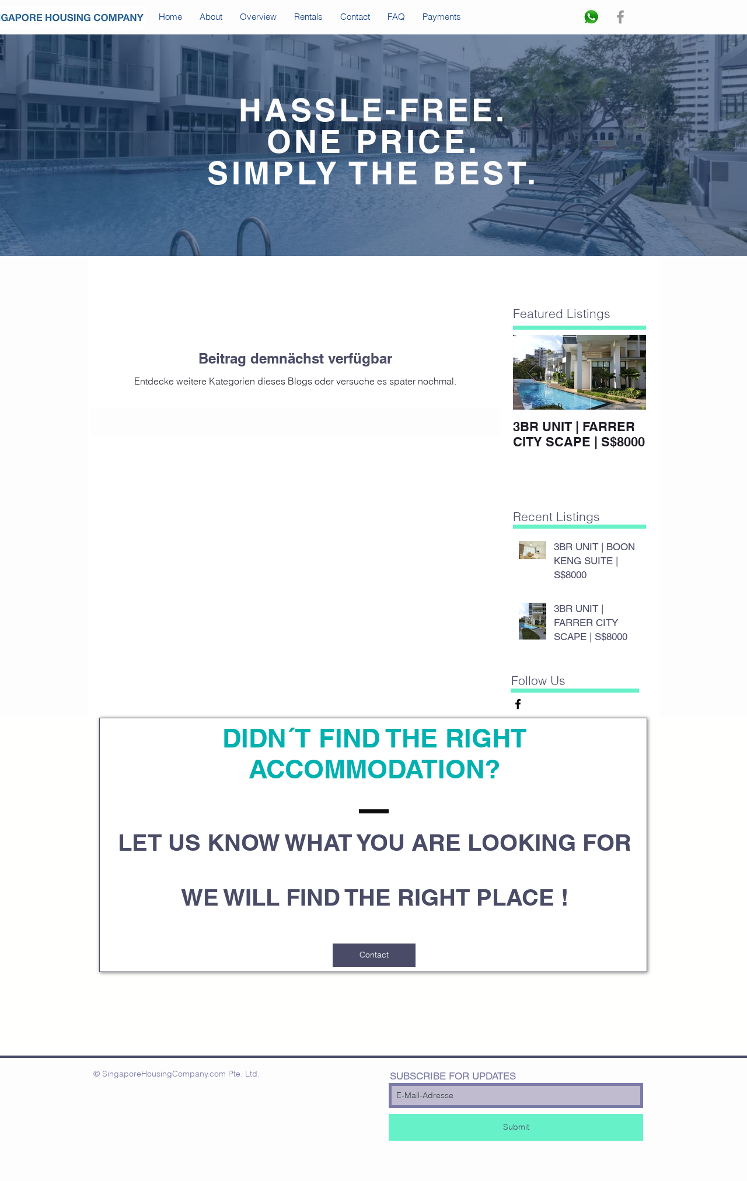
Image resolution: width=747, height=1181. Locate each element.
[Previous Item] (531, 373)
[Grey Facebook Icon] (620, 17)
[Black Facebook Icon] (518, 704)
